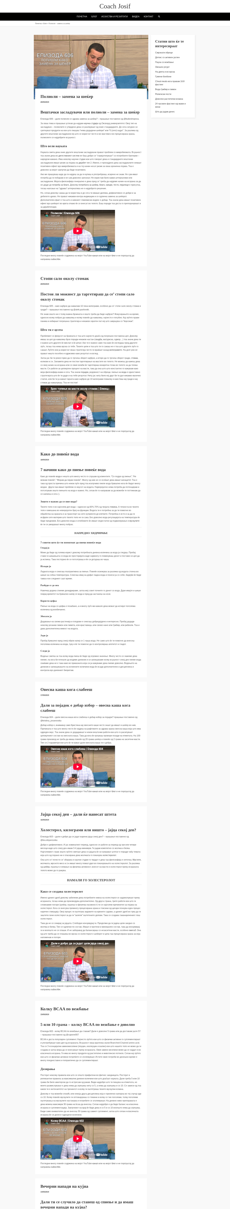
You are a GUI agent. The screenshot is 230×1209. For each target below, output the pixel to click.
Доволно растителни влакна (169, 99)
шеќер (46, 867)
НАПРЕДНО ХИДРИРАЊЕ (91, 533)
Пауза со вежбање (164, 62)
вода (124, 372)
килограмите (115, 350)
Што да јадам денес (165, 112)
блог (114, 255)
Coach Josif (115, 6)
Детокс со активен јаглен (167, 57)
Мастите (137, 860)
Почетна (38, 23)
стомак (134, 358)
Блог (45, 23)
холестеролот (109, 855)
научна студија (91, 123)
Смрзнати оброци (164, 52)
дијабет (82, 163)
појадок (84, 372)
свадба (98, 339)
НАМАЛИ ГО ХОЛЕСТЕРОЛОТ (91, 880)
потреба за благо (60, 185)
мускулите (134, 521)
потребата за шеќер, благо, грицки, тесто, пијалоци (104, 185)
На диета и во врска (165, 72)
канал (95, 255)
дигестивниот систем (68, 156)
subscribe (55, 259)
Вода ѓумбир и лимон (165, 89)
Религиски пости (163, 94)
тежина (113, 507)
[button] (159, 17)
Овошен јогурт (162, 67)
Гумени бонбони (163, 76)
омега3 (132, 930)
